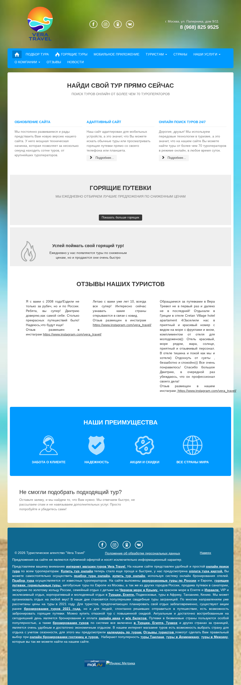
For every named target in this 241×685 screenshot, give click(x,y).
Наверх (205, 553)
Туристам (155, 54)
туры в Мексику (214, 637)
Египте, (158, 623)
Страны (180, 54)
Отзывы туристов (159, 632)
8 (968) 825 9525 (199, 27)
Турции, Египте (121, 594)
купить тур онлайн (128, 576)
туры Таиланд (152, 637)
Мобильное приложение (116, 54)
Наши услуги (205, 54)
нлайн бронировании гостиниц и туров (65, 637)
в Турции (142, 623)
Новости (75, 62)
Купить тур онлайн (77, 571)
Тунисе (171, 623)
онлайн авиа (109, 618)
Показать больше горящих (120, 217)
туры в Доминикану (182, 637)
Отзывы (54, 62)
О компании (26, 62)
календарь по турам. (124, 632)
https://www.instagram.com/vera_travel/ (72, 334)
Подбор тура (37, 54)
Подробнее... (104, 158)
